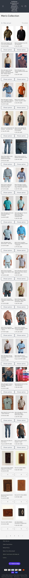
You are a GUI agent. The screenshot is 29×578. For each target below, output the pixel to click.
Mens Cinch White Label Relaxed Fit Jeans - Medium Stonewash (6, 157)
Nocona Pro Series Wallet (21, 495)
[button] (3, 6)
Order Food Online (7, 544)
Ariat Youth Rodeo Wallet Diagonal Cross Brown (7, 468)
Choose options (7, 50)
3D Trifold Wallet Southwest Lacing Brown (20, 522)
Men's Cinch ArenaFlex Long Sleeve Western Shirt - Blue (7, 300)
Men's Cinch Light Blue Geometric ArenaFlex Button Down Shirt (6, 186)
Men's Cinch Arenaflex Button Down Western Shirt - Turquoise (21, 243)
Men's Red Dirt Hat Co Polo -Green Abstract (7, 413)
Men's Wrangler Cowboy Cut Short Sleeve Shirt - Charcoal (6, 385)
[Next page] (22, 535)
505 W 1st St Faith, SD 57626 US (11, 554)
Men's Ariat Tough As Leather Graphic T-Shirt (20, 100)
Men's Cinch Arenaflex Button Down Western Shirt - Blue (7, 272)
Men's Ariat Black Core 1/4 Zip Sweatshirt (21, 43)
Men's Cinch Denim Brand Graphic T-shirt (21, 441)
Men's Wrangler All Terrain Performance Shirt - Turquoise (7, 214)
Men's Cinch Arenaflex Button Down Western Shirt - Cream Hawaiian (21, 328)
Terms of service (24, 576)
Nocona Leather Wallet (20, 467)
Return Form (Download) (9, 551)
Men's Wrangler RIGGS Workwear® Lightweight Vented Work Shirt (20, 300)
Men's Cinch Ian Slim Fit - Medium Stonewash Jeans (21, 157)
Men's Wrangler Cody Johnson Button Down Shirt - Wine (21, 71)
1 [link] (6, 536)
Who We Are (6, 541)
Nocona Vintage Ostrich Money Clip (7, 495)
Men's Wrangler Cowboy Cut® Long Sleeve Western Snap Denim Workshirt (7, 101)
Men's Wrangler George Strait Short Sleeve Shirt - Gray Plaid (7, 357)
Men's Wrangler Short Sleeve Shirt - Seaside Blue (21, 356)
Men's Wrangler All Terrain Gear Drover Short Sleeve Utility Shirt (21, 272)
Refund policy (16, 576)
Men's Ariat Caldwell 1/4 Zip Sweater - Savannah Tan (7, 128)
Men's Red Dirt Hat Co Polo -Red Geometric (21, 384)
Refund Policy (6, 547)
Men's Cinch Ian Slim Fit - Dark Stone (7, 441)
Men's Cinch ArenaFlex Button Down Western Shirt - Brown (7, 328)
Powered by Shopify (9, 576)
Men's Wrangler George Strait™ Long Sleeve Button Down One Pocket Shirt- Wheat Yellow (7, 72)
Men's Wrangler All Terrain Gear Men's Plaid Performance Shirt (21, 413)
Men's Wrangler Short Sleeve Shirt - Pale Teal (6, 243)
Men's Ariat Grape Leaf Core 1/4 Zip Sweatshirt (6, 43)
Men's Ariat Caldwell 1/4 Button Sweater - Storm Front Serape (20, 129)
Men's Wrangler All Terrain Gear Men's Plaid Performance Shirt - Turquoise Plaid (21, 214)
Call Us (4, 557)
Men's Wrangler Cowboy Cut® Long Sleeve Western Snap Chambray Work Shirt (21, 186)
